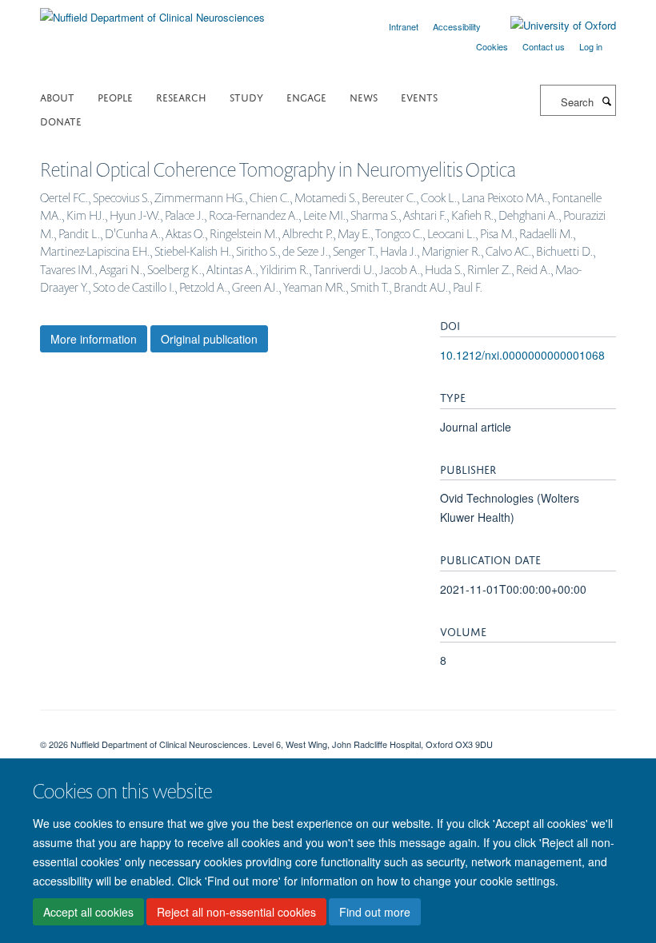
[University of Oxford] (551, 25)
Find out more (374, 912)
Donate (61, 120)
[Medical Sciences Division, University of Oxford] (328, 730)
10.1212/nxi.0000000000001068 (522, 355)
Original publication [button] (209, 339)
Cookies (492, 46)
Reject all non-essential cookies (236, 912)
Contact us (543, 46)
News (364, 96)
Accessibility (457, 26)
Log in (590, 46)
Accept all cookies (88, 912)
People (115, 96)
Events (419, 96)
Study (246, 96)
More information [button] (93, 339)
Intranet (403, 26)
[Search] (606, 100)
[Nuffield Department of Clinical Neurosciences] (152, 11)
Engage (306, 96)
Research (181, 96)
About (57, 96)
